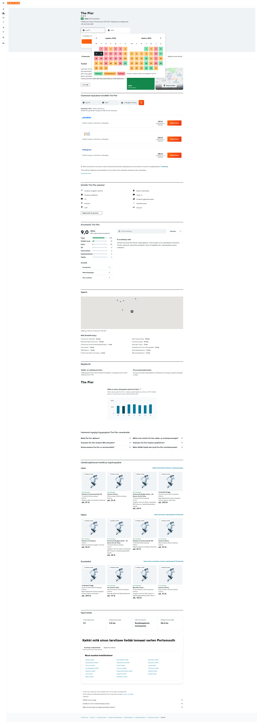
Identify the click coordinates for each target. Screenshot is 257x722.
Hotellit (92, 717)
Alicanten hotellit (153, 660)
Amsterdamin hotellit (91, 663)
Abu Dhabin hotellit (122, 660)
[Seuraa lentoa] (3, 32)
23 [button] (106, 63)
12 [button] (120, 54)
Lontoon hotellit (121, 668)
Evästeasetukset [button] (86, 173)
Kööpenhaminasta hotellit (124, 671)
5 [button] (120, 49)
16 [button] (106, 58)
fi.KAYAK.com (84, 717)
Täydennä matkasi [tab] (109, 647)
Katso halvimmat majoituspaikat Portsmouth (168, 514)
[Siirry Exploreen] (3, 28)
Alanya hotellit (89, 660)
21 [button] (96, 63)
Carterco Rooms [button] (112, 494)
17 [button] (110, 58)
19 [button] (120, 58)
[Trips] (3, 37)
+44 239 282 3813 (87, 24)
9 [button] (151, 54)
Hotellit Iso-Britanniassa (115, 717)
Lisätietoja (164, 166)
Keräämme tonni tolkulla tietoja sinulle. (96, 704)
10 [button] (111, 54)
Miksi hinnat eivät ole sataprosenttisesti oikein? (99, 707)
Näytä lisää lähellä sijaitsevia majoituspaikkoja (167, 468)
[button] (3, 3)
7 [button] (96, 54)
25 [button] (115, 63)
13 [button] (125, 54)
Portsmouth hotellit (153, 717)
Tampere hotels (121, 674)
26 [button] (120, 63)
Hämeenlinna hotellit (123, 663)
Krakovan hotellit (153, 663)
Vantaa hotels (152, 674)
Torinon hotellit (90, 665)
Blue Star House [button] (138, 587)
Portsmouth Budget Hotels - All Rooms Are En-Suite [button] (143, 495)
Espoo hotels (89, 677)
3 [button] (110, 49)
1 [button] (146, 49)
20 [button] (125, 58)
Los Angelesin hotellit (91, 668)
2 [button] (151, 49)
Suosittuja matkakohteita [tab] (92, 647)
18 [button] (115, 58)
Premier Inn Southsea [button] (89, 541)
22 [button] (101, 63)
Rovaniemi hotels (122, 677)
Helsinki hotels (152, 671)
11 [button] (115, 54)
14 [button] (96, 58)
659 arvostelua (94, 19)
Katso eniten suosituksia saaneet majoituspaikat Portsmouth (163, 561)
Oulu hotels (88, 674)
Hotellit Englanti (128, 717)
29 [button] (101, 68)
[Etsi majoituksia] (3, 13)
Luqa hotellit (152, 665)
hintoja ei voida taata (127, 694)
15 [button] (101, 58)
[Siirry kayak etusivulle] (13, 3)
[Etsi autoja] (3, 18)
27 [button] (125, 63)
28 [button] (96, 68)
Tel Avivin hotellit (153, 668)
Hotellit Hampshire (140, 717)
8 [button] (101, 54)
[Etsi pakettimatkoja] (3, 22)
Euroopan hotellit (101, 717)
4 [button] (115, 49)
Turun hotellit (121, 665)
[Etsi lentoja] (3, 9)
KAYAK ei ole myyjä (89, 700)
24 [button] (111, 63)
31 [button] (156, 68)
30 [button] (106, 68)
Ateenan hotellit (90, 671)
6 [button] (125, 49)
